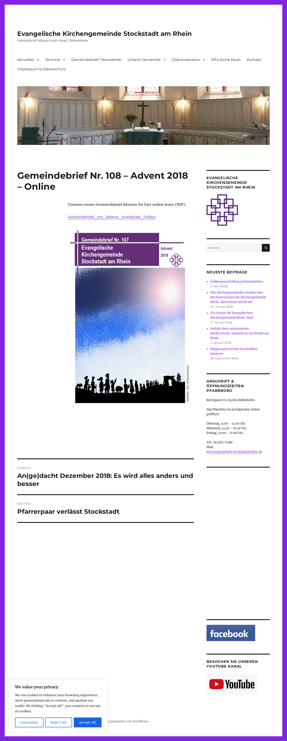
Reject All (58, 722)
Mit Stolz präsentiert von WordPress (122, 721)
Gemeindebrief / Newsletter (96, 60)
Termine (52, 60)
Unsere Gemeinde (144, 60)
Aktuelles (25, 60)
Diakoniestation (186, 60)
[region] (58, 706)
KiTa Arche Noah (226, 60)
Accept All (87, 722)
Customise (29, 722)
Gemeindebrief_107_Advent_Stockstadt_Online (112, 217)
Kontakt (254, 60)
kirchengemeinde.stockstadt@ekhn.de (234, 452)
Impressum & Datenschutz (41, 69)
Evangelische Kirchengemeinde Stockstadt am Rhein (104, 33)
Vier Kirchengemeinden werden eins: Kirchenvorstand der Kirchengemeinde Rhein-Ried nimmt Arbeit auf (238, 297)
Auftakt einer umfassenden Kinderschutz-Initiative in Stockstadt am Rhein (239, 333)
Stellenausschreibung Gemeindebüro (236, 282)
